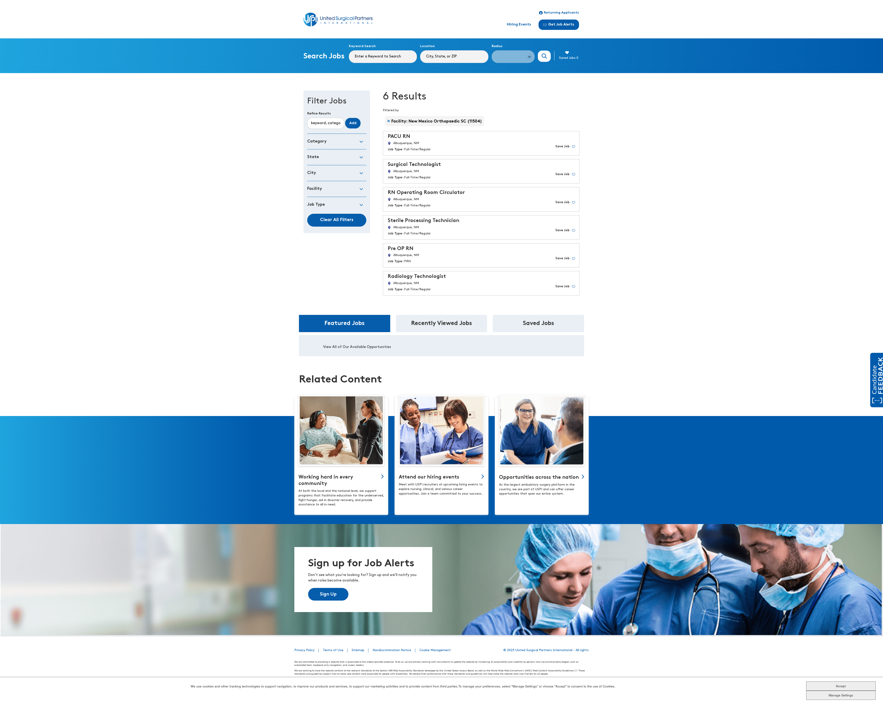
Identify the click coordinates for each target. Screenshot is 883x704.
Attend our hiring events (429, 477)
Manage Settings (841, 695)
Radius (497, 46)
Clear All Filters (336, 220)
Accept (841, 686)
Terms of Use (333, 650)
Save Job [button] (562, 146)
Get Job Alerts (561, 24)
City (311, 173)
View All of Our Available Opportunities (357, 347)
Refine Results (319, 113)
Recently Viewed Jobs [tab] (441, 323)
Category (317, 141)
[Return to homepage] (338, 19)
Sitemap (358, 650)
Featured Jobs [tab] (344, 323)
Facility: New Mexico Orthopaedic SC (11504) (436, 121)
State (313, 157)
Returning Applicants (561, 12)
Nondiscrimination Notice (392, 650)
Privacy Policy (304, 650)
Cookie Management (435, 650)
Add (352, 123)
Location (427, 46)
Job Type (316, 204)
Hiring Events (519, 24)
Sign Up (328, 594)
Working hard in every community (325, 480)
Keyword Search (362, 46)
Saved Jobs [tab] (538, 323)
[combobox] (454, 56)
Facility (314, 189)
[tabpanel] (441, 345)
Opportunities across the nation (539, 477)
